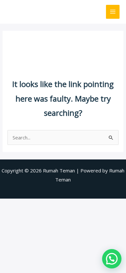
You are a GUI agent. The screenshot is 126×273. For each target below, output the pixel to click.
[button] (111, 258)
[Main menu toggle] (113, 12)
